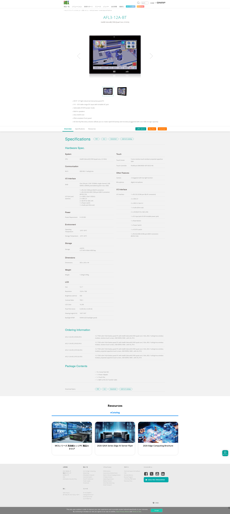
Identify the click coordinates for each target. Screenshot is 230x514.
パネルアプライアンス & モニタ (72, 10)
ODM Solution (107, 471)
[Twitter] (151, 473)
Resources (92, 129)
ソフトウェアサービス (130, 479)
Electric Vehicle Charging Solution (112, 475)
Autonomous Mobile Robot (110, 473)
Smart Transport (107, 485)
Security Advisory (128, 475)
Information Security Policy (70, 479)
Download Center (87, 496)
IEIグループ (66, 475)
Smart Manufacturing (108, 483)
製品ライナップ (67, 473)
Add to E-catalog (127, 139)
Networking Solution (108, 479)
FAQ (125, 473)
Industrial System (87, 477)
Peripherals (86, 483)
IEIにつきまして (67, 471)
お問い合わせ (141, 129)
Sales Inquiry (66, 492)
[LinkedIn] (163, 473)
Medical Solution (107, 481)
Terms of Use (137, 511)
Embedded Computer (88, 475)
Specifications (80, 129)
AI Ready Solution (107, 477)
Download (162, 129)
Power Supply (86, 481)
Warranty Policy (128, 481)
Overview (68, 129)
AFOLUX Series (94, 10)
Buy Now (152, 129)
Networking (86, 473)
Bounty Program (128, 477)
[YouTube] (157, 473)
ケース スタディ (87, 492)
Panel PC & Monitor (88, 479)
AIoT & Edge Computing (89, 471)
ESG (64, 477)
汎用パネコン (85, 10)
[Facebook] (146, 473)
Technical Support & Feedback (132, 471)
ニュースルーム (87, 498)
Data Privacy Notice (122, 511)
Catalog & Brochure (88, 494)
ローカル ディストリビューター (71, 494)
